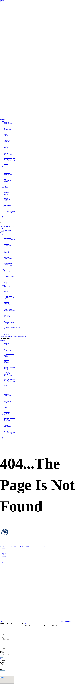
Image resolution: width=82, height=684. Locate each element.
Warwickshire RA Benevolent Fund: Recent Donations (13, 276)
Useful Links (5, 134)
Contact (3, 167)
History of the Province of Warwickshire (9, 176)
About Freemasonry (4, 548)
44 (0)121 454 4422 (4, 543)
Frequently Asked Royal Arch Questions (9, 146)
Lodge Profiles (6, 127)
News (2, 165)
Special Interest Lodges (7, 140)
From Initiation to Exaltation (8, 200)
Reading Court (6, 164)
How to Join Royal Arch (7, 148)
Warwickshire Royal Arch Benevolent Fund (11, 161)
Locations (5, 128)
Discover (3, 121)
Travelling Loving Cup (7, 264)
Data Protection (4, 553)
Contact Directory (6, 170)
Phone (1, 638)
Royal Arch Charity (6, 159)
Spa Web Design (27, 623)
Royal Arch (3, 142)
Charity (3, 206)
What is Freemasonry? (7, 122)
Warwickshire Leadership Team (8, 123)
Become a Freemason (5, 136)
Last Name (1, 663)
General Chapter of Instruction (8, 153)
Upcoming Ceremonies (9, 182)
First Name (1, 634)
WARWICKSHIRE (4, 228)
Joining (3, 549)
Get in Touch (5, 219)
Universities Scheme (6, 252)
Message (1, 641)
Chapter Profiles (6, 147)
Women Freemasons (6, 141)
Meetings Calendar (6, 130)
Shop (2, 166)
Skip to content (2, 0)
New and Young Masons (7, 129)
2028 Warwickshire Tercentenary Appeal (9, 158)
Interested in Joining (6, 188)
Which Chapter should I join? (8, 154)
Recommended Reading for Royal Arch (9, 152)
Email (1, 651)
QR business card (6, 135)
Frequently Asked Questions (7, 124)
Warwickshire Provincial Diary (10, 246)
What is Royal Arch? (6, 194)
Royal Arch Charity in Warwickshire (10, 160)
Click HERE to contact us (4, 544)
